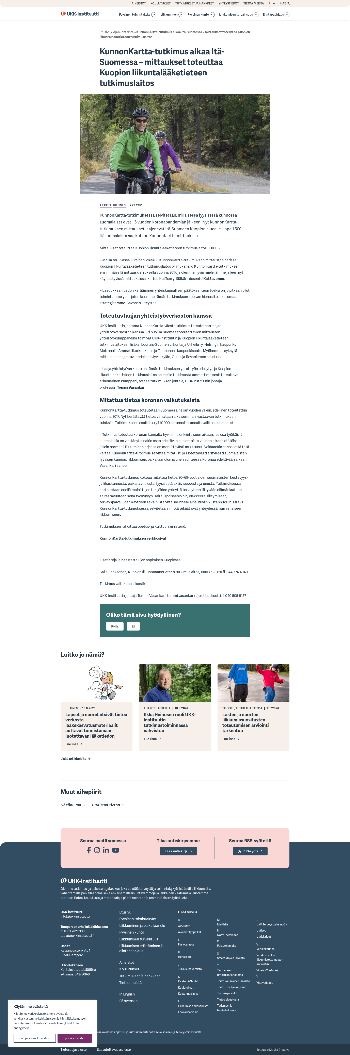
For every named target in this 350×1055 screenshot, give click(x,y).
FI (270, 3)
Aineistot (139, 3)
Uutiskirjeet (263, 936)
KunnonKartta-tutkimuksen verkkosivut (133, 538)
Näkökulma (71, 804)
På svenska (128, 1000)
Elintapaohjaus (273, 14)
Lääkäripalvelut (188, 1012)
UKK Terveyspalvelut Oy (271, 924)
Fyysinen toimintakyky (134, 14)
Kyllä (114, 626)
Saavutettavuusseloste (114, 1049)
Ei (133, 626)
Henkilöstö (185, 957)
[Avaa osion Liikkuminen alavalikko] (180, 14)
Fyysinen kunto (198, 14)
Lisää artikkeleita (73, 758)
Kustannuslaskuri (189, 993)
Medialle (222, 924)
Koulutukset (160, 3)
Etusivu (105, 32)
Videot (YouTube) (267, 970)
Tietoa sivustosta (228, 999)
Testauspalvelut (227, 993)
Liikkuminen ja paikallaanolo (142, 925)
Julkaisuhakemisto (190, 969)
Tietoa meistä (253, 3)
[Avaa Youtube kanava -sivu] (115, 850)
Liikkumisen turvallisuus (236, 14)
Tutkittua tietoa (106, 804)
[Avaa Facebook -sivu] (89, 850)
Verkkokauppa (265, 949)
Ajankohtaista (123, 32)
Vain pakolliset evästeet (35, 1038)
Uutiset (261, 930)
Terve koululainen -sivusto (233, 981)
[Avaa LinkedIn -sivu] (106, 850)
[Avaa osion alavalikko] (153, 14)
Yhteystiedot (229, 3)
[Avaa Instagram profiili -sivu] (97, 850)
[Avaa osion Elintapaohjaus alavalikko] (287, 14)
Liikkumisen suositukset (193, 1006)
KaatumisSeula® (188, 981)
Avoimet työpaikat (189, 932)
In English (127, 994)
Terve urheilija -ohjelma (231, 987)
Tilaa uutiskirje (176, 851)
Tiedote (106, 205)
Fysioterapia (186, 944)
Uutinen (119, 205)
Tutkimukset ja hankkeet (194, 3)
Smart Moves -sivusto (231, 958)
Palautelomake (226, 946)
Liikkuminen (169, 14)
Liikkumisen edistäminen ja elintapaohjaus (141, 948)
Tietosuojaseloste (74, 1049)
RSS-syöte (251, 851)
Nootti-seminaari (227, 935)
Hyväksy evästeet (74, 1038)
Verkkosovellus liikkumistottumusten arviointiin (269, 959)
